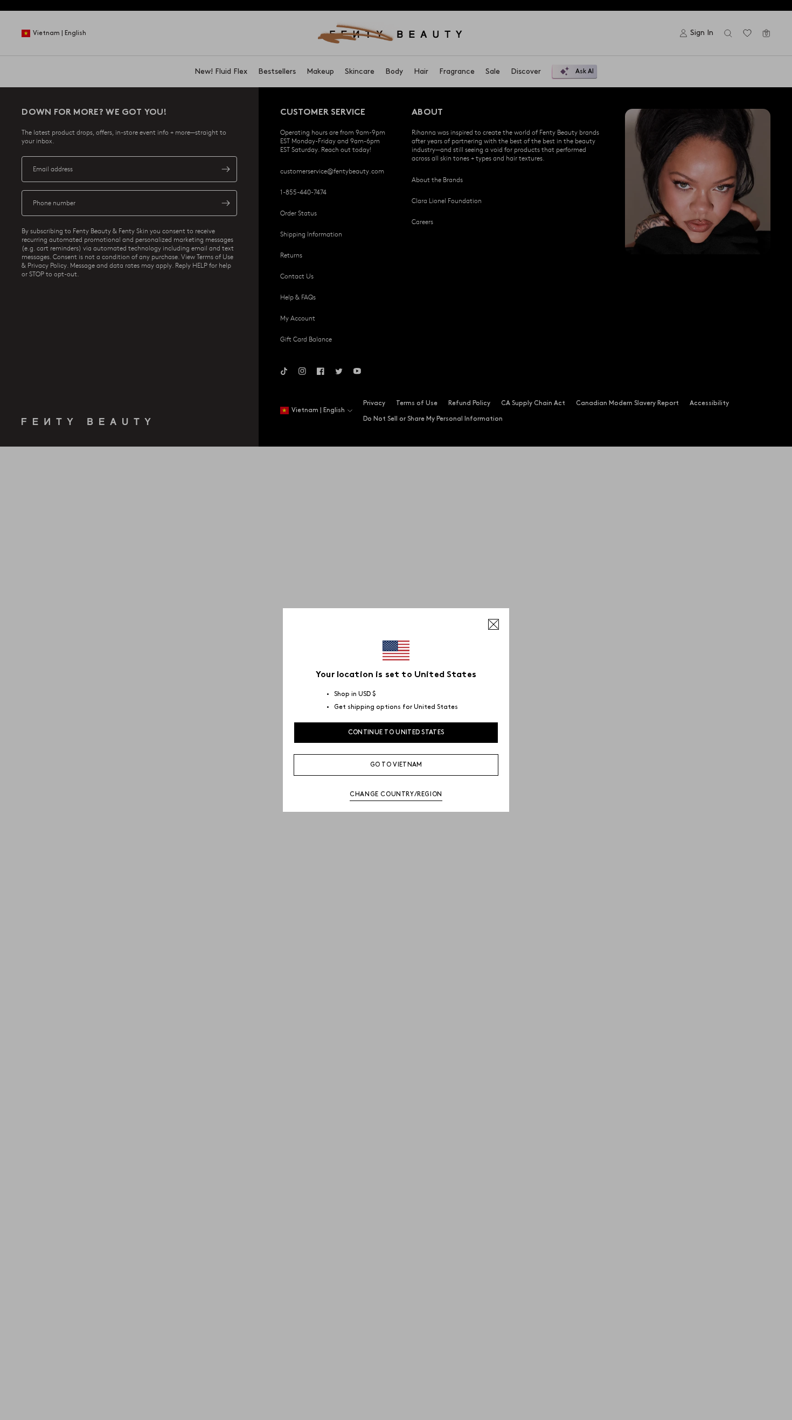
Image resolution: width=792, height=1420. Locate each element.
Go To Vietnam (396, 765)
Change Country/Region (396, 794)
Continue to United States (396, 732)
